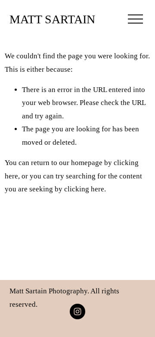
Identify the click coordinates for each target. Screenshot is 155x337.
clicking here (84, 189)
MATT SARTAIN (52, 19)
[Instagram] (77, 311)
